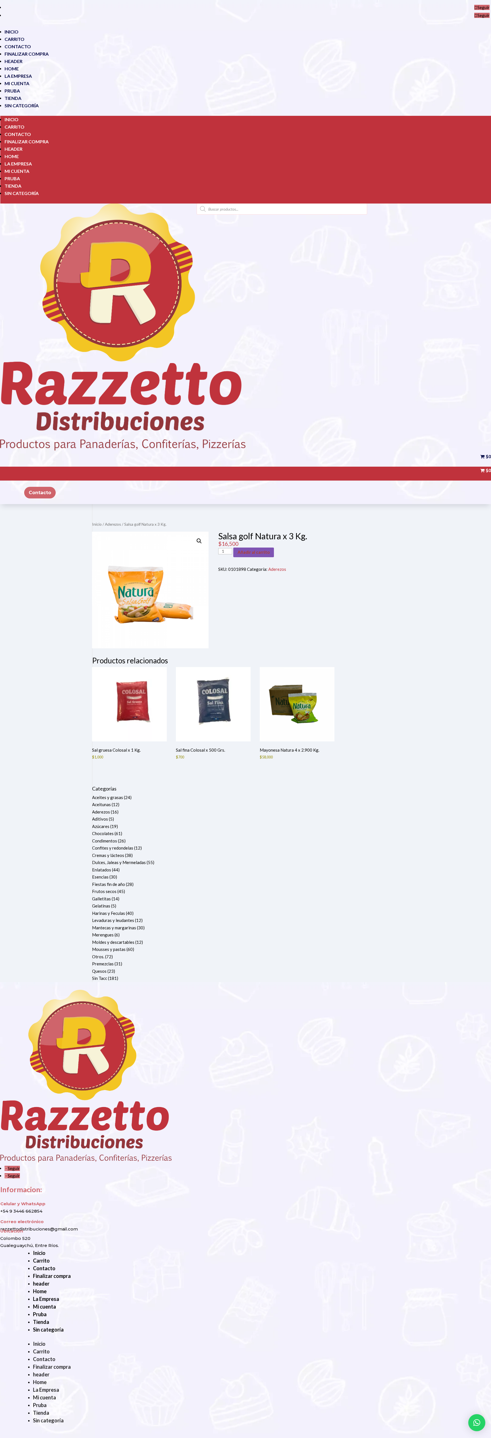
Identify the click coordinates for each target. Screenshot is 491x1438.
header (13, 61)
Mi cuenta (17, 83)
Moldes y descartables (113, 942)
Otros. (98, 956)
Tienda (13, 98)
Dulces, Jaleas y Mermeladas (119, 862)
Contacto (18, 46)
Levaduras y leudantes (113, 920)
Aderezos (113, 524)
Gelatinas (101, 905)
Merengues (103, 934)
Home (12, 68)
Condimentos (104, 840)
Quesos (99, 971)
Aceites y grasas (107, 797)
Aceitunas (101, 804)
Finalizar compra (27, 53)
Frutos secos (104, 891)
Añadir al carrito (254, 552)
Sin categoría (22, 105)
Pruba (12, 90)
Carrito (14, 39)
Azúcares (100, 826)
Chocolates (103, 833)
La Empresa (18, 76)
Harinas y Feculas (108, 913)
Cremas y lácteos (108, 855)
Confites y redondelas (112, 847)
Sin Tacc (99, 978)
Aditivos (100, 818)
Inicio (11, 31)
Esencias (100, 876)
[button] (199, 541)
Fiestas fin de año (108, 884)
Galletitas (101, 898)
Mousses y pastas (109, 949)
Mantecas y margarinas (114, 927)
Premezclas (103, 963)
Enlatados (101, 869)
